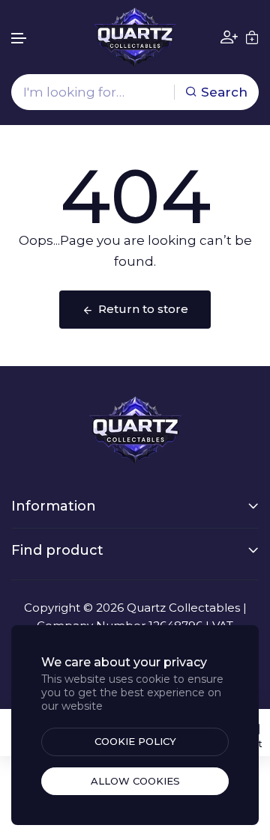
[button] (19, 38)
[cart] (252, 37)
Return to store (143, 309)
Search (224, 92)
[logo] (135, 37)
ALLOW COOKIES (135, 781)
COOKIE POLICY (135, 741)
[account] (229, 37)
